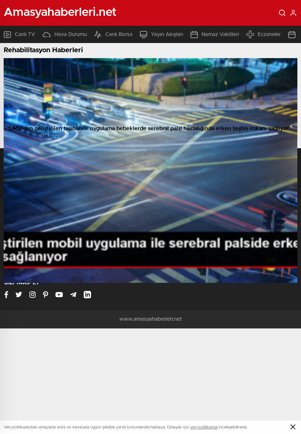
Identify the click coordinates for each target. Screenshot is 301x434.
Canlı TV (25, 34)
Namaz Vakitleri (220, 34)
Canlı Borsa (119, 34)
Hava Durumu (70, 34)
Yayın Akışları (167, 34)
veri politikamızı (204, 427)
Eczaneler (269, 34)
